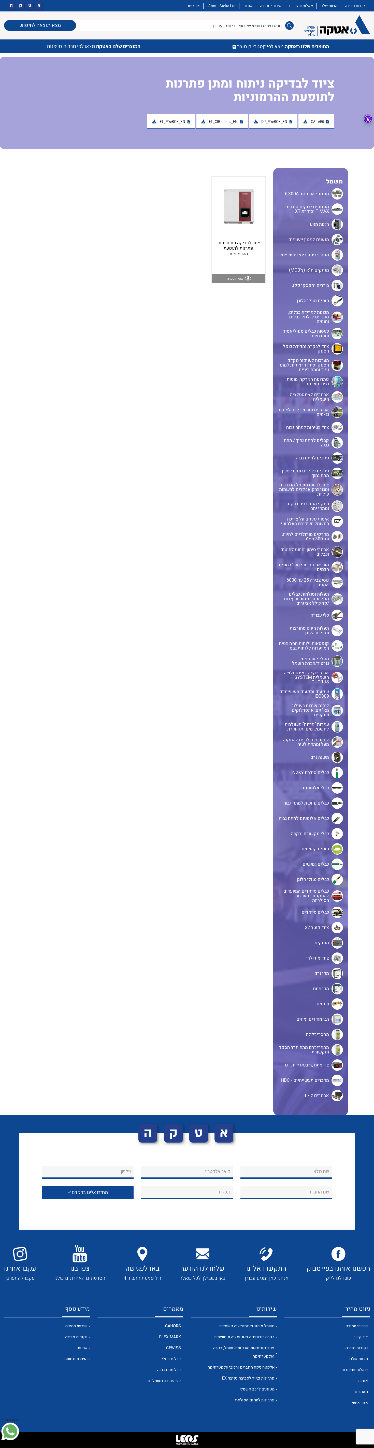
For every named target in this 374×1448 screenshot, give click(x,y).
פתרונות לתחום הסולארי (255, 1400)
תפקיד (224, 1191)
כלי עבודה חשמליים (164, 1381)
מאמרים (361, 1392)
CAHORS (173, 1326)
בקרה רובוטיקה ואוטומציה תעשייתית (244, 1337)
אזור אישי (360, 1403)
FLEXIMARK (170, 1337)
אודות (247, 5)
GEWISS (173, 1348)
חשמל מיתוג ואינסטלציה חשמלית (247, 1326)
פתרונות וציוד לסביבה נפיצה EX (248, 1378)
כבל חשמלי (171, 1359)
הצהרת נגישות (76, 1359)
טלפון (126, 1171)
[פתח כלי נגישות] (368, 119)
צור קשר (193, 5)
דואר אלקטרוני (217, 1171)
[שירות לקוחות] (10, 1431)
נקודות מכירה (355, 5)
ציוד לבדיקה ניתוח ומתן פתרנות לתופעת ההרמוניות (238, 248)
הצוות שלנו (329, 5)
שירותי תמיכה (270, 5)
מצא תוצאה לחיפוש (40, 25)
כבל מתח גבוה (169, 1370)
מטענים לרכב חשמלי (257, 1389)
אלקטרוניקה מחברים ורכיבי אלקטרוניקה (241, 1367)
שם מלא (321, 1171)
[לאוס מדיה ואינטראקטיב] (187, 1440)
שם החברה (318, 1191)
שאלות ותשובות (301, 5)
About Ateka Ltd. (221, 5)
